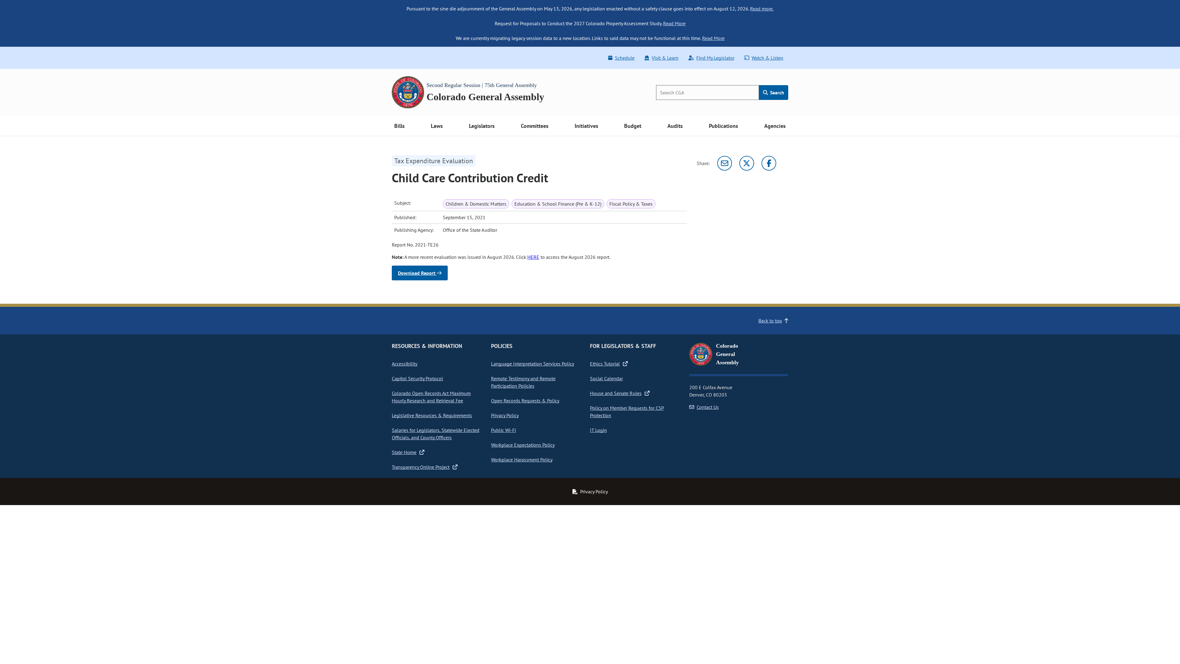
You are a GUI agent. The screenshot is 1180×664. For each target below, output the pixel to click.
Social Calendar (606, 378)
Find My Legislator (715, 58)
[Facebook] (768, 163)
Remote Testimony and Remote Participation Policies (523, 382)
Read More (674, 23)
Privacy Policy (505, 415)
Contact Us (708, 407)
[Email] (724, 163)
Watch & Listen (767, 58)
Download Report (417, 273)
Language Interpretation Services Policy (532, 364)
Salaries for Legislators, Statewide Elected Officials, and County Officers (435, 434)
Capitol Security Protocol (417, 378)
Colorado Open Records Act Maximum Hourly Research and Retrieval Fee (431, 397)
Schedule (625, 58)
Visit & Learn (665, 58)
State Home (404, 452)
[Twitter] (746, 163)
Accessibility (404, 364)
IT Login (598, 430)
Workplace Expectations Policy (523, 445)
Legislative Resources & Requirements (432, 415)
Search (776, 92)
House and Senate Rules (616, 393)
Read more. (761, 9)
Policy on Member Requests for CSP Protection (627, 411)
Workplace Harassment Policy (522, 459)
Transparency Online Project (421, 467)
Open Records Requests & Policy (525, 400)
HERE (533, 257)
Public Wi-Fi (503, 430)
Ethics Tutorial (605, 364)
